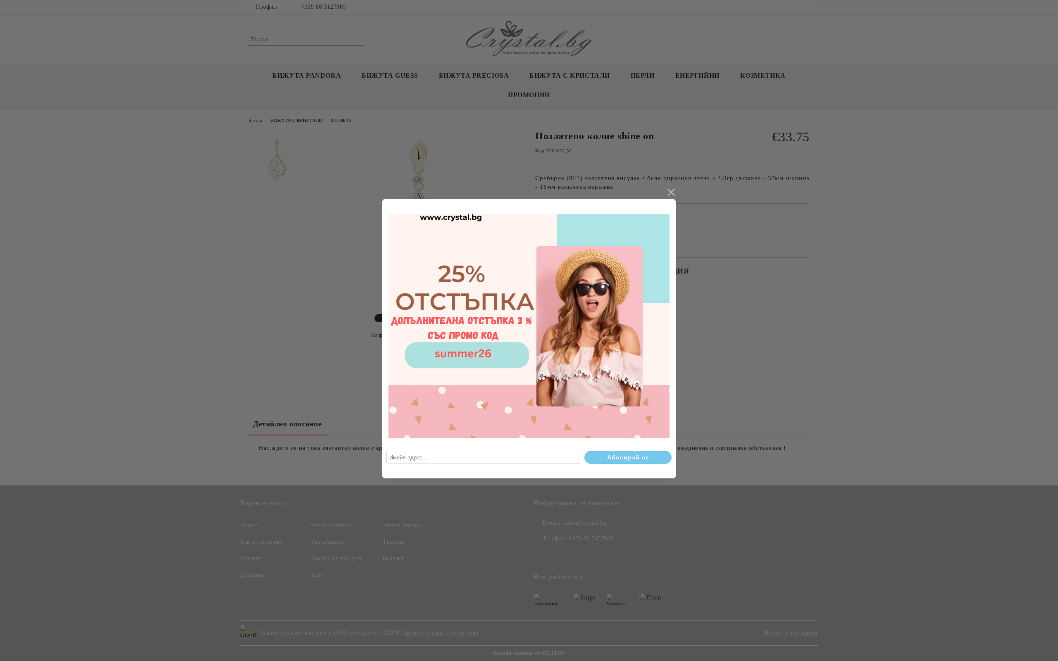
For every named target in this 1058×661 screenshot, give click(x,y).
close (671, 192)
